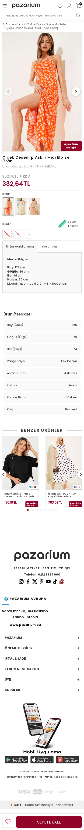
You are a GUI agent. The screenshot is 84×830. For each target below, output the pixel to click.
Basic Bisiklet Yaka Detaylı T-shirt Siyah (19, 495)
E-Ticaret (28, 805)
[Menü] (5, 5)
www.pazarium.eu (25, 624)
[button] (8, 91)
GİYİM (28, 24)
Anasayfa (13, 24)
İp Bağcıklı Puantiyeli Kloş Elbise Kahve (62, 495)
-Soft (16, 805)
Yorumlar (50, 246)
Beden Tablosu (74, 224)
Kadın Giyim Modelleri (51, 24)
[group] (42, 91)
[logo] (26, 5)
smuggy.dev (14, 776)
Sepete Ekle (49, 822)
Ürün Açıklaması (20, 246)
